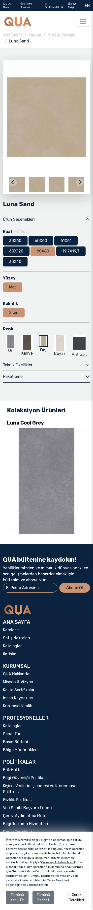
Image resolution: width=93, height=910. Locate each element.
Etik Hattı (11, 769)
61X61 (66, 240)
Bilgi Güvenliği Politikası (25, 777)
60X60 (41, 240)
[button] (37, 182)
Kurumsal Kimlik (17, 705)
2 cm (13, 312)
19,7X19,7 (70, 251)
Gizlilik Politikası (17, 799)
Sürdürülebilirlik (54, 7)
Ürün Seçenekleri (19, 219)
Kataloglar (12, 646)
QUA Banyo (7, 5)
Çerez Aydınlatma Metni (25, 815)
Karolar (35, 35)
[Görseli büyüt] (46, 117)
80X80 (43, 251)
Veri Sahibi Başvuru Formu (27, 807)
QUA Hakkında (16, 674)
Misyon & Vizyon (18, 682)
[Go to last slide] (13, 182)
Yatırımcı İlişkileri (27, 5)
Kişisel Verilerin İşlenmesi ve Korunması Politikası (39, 788)
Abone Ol (74, 587)
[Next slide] (80, 182)
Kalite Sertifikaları (19, 689)
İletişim (9, 654)
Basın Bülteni (15, 741)
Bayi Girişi (72, 5)
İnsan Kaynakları (18, 697)
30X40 (15, 261)
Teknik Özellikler (17, 365)
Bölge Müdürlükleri (20, 749)
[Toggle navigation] (83, 22)
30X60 (15, 240)
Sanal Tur (12, 733)
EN (87, 5)
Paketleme (13, 376)
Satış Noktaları (16, 638)
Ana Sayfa (13, 35)
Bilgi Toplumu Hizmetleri (25, 823)
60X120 (16, 251)
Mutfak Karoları (61, 35)
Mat (12, 287)
